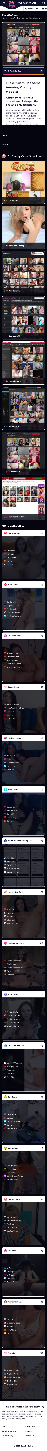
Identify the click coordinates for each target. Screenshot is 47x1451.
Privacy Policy (7, 1436)
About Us (28, 1431)
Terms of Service (9, 1431)
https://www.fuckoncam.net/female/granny (23, 18)
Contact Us (29, 1436)
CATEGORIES (33, 9)
